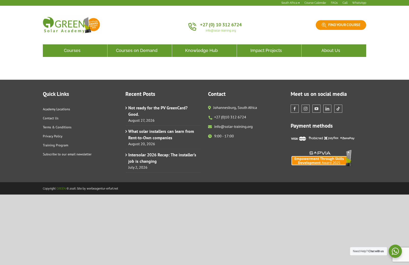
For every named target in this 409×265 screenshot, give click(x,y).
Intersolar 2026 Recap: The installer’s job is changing (162, 158)
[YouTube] (316, 109)
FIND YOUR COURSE (344, 25)
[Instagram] (306, 109)
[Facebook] (295, 109)
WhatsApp (359, 3)
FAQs (334, 3)
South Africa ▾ (290, 3)
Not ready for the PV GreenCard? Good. (157, 111)
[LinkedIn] (327, 109)
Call (344, 3)
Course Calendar (315, 3)
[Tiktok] (338, 109)
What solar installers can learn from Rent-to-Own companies (161, 134)
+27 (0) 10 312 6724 (221, 25)
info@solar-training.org (221, 30)
